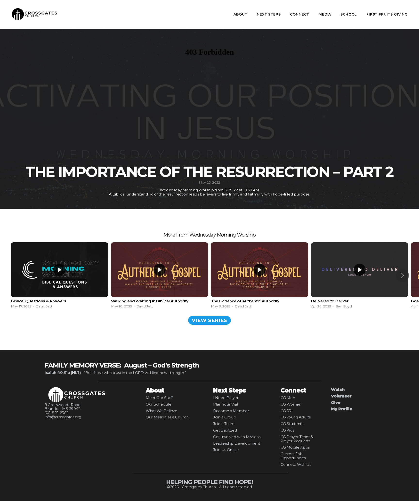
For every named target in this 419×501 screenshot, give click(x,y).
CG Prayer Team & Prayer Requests (297, 438)
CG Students (292, 423)
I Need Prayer (225, 397)
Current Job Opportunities (293, 455)
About (241, 14)
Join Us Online (226, 449)
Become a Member (231, 410)
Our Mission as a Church (167, 417)
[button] (402, 275)
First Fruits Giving (387, 14)
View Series (209, 320)
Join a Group (224, 417)
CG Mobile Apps (295, 447)
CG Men (288, 397)
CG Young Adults (296, 417)
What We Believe (161, 410)
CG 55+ (287, 410)
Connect (300, 14)
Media (325, 14)
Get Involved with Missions (236, 436)
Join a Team (223, 423)
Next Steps (269, 14)
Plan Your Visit (225, 404)
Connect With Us (296, 464)
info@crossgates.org (63, 417)
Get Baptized (225, 430)
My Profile (341, 409)
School (349, 14)
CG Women (291, 404)
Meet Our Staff (159, 397)
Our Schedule (158, 404)
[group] (59, 275)
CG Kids (287, 430)
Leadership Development (236, 443)
